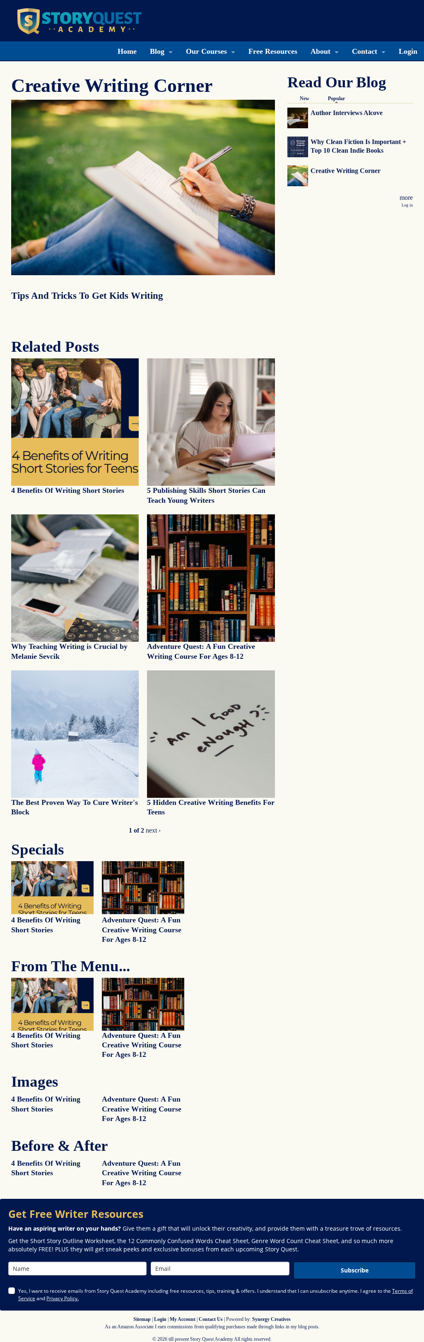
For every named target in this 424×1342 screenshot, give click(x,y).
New (304, 98)
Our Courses (206, 51)
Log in (407, 205)
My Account (182, 1319)
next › (153, 830)
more (406, 197)
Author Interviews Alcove (347, 112)
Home (127, 51)
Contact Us (211, 1319)
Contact (364, 51)
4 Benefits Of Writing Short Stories (67, 490)
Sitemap (142, 1319)
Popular (338, 98)
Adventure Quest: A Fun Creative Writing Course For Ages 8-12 (141, 929)
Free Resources (272, 51)
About (320, 51)
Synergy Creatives (271, 1319)
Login (408, 51)
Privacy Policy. (62, 1298)
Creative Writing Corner (346, 170)
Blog (157, 51)
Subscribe (355, 1270)
